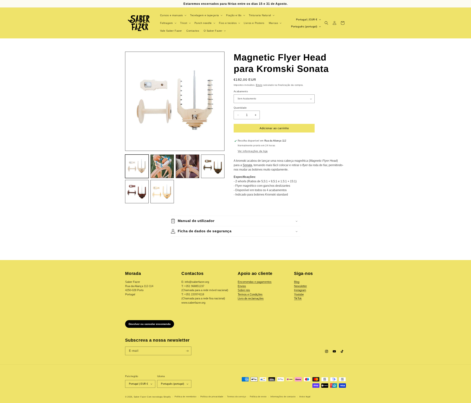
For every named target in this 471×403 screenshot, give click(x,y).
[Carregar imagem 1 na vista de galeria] (137, 166)
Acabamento (241, 91)
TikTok (298, 298)
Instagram (300, 290)
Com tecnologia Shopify (159, 397)
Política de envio (258, 396)
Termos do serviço (236, 396)
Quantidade (240, 107)
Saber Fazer (140, 397)
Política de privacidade (211, 396)
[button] (173, 15)
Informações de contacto (283, 396)
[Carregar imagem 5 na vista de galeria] (137, 191)
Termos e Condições (250, 294)
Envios (242, 286)
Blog (296, 281)
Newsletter (300, 286)
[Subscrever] (187, 351)
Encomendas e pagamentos (255, 281)
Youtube (299, 294)
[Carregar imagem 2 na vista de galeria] (162, 166)
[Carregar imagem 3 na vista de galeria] (187, 166)
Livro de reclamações (251, 298)
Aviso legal (304, 396)
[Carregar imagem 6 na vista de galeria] (162, 191)
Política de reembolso (185, 396)
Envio (259, 85)
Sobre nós (244, 290)
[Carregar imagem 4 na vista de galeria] (213, 166)
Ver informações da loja (253, 151)
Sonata (247, 165)
